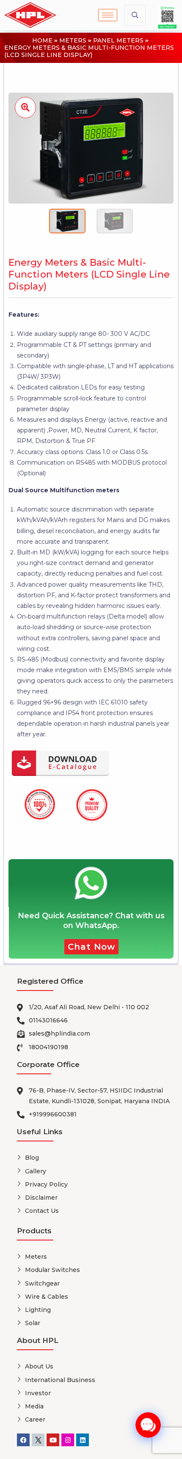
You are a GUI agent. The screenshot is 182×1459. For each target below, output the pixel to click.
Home (42, 40)
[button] (135, 15)
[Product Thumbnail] (25, 107)
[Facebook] (23, 1439)
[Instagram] (67, 1439)
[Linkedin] (82, 1439)
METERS (72, 40)
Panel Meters (118, 40)
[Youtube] (53, 1439)
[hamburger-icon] (107, 15)
